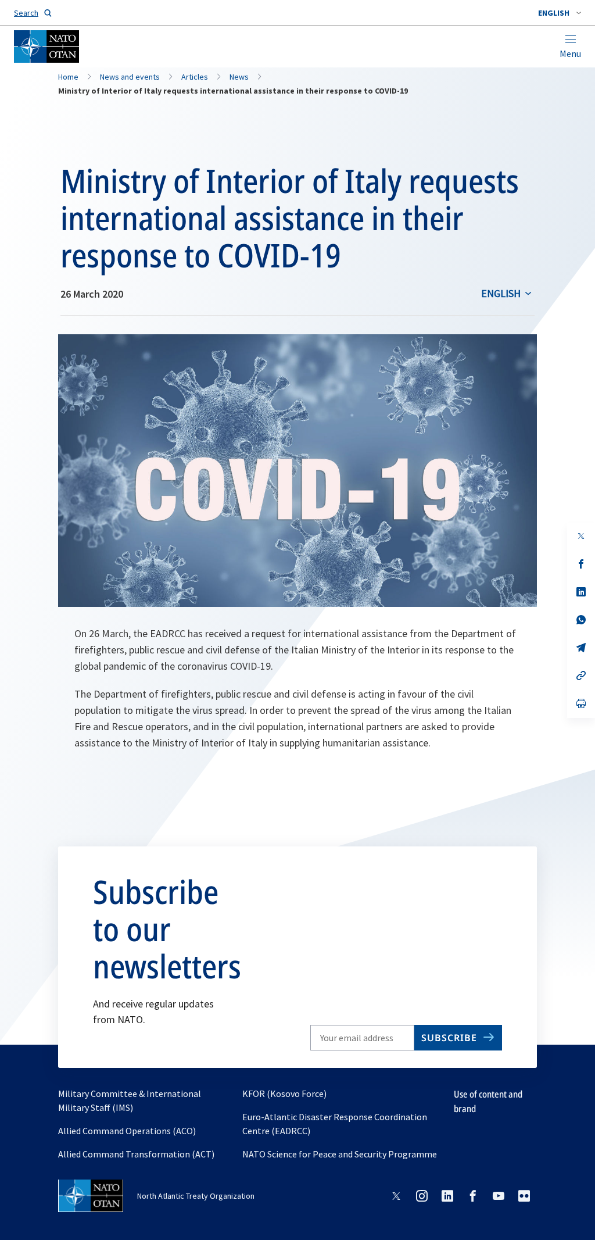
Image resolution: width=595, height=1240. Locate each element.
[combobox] (559, 13)
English (501, 293)
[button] (559, 13)
